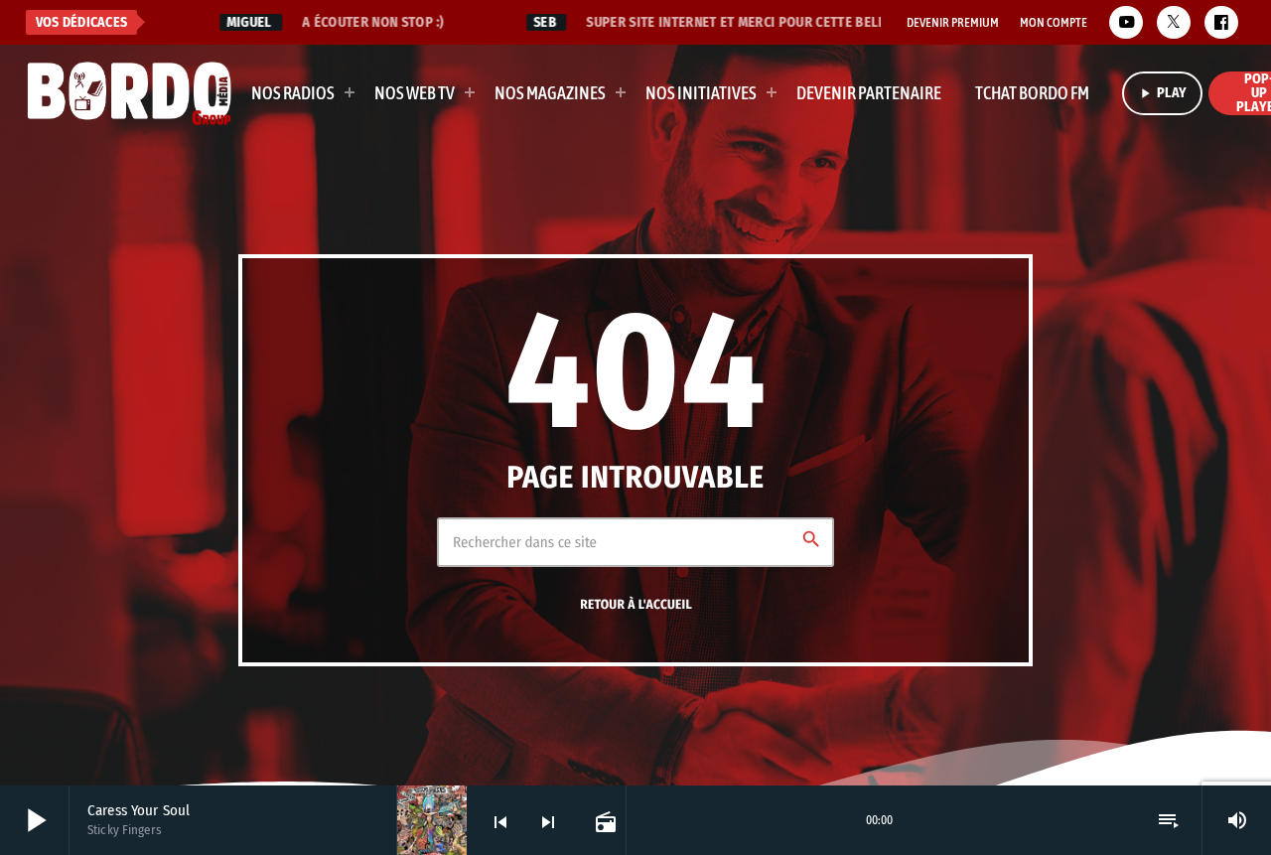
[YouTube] (1126, 22)
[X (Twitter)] (1174, 22)
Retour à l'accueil (636, 605)
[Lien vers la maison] (129, 93)
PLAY (1162, 92)
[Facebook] (1221, 22)
